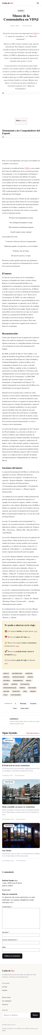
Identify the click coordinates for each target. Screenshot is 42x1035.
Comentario (7, 907)
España (4, 990)
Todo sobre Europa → (33, 733)
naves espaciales (10, 687)
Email (15, 708)
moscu (28, 680)
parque (22, 687)
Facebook (33, 703)
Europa (21, 10)
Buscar (35, 1015)
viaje (5, 695)
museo (6, 684)
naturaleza (25, 684)
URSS (25, 691)
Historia (7, 680)
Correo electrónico (10, 940)
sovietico (16, 691)
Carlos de (7, 3)
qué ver (6, 691)
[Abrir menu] (38, 3)
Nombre (5, 932)
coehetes (29, 673)
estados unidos (18, 677)
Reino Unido (6, 997)
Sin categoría (6, 1001)
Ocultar (23, 120)
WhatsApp (23, 703)
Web (4, 947)
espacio (6, 677)
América (5, 1004)
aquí (35, 631)
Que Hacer (32, 687)
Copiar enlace (24, 708)
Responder (6, 890)
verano (33, 691)
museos (14, 684)
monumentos (18, 680)
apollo (6, 673)
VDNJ (35, 33)
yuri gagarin (15, 695)
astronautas (17, 673)
